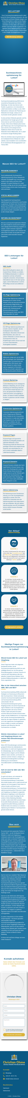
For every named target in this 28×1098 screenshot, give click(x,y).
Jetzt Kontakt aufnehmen (14, 1034)
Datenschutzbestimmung (17, 1029)
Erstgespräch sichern (14, 627)
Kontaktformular (17, 553)
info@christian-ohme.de (12, 1079)
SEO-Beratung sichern (14, 36)
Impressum (6, 1088)
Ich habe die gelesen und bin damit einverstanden (14, 1030)
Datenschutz (6, 1090)
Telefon (14, 559)
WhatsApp (8, 554)
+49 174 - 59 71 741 (11, 1076)
